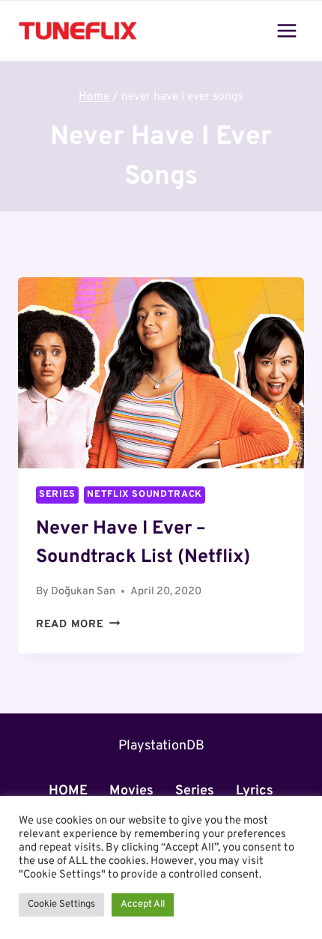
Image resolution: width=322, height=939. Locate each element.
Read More (78, 625)
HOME (68, 791)
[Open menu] (286, 30)
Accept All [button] (143, 905)
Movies (131, 791)
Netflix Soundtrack (144, 495)
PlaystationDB (161, 746)
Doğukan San (83, 592)
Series (57, 495)
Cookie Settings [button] (61, 905)
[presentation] (161, 372)
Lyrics (254, 791)
